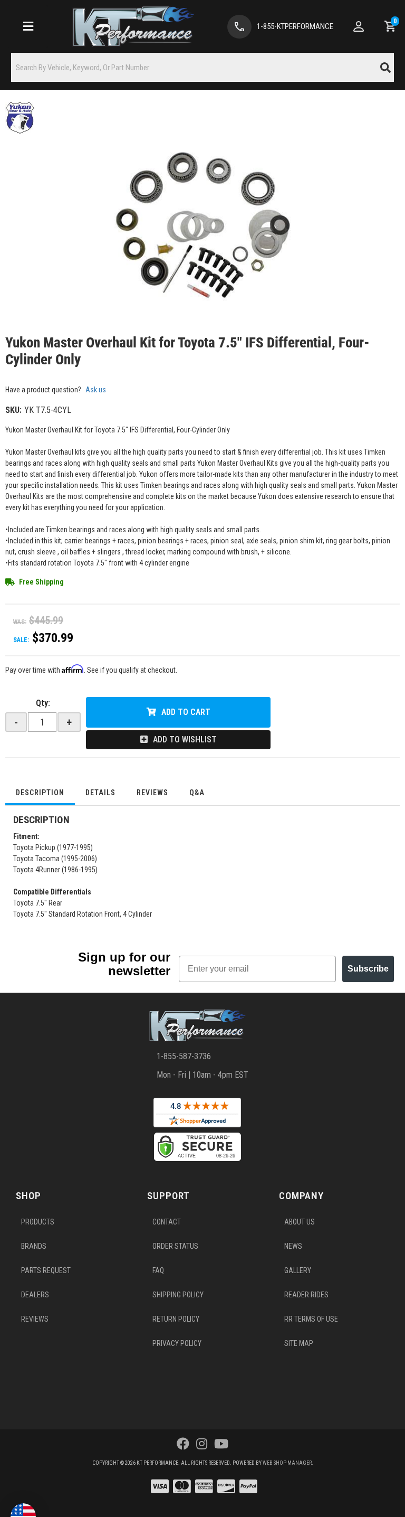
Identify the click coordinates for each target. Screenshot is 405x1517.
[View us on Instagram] (201, 1444)
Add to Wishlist (185, 739)
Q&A (197, 792)
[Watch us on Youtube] (221, 1444)
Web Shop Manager (287, 1463)
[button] (202, 67)
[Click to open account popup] (359, 26)
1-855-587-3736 (184, 1056)
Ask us (95, 389)
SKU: (13, 410)
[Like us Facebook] (183, 1444)
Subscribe (368, 968)
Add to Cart (185, 712)
